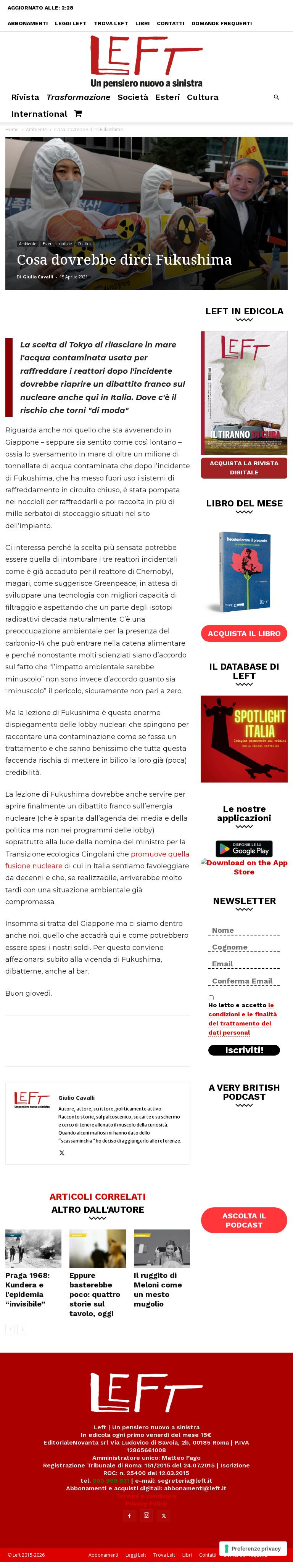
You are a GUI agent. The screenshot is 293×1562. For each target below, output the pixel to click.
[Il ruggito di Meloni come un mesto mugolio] (162, 1248)
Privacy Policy (146, 1503)
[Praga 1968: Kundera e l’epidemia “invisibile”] (33, 1248)
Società (133, 97)
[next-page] (22, 1329)
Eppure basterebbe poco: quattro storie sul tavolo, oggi (94, 1294)
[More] (136, 312)
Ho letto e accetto (242, 1018)
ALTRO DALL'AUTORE (98, 1209)
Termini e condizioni (146, 1495)
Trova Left (111, 23)
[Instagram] (146, 1515)
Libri (142, 23)
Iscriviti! (244, 1050)
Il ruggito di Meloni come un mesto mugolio (158, 1289)
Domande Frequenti (222, 23)
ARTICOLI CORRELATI (98, 1196)
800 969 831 (111, 1480)
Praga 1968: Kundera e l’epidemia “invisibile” (27, 1289)
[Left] (146, 60)
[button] (276, 97)
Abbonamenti (28, 23)
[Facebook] (59, 312)
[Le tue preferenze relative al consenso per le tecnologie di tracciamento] (253, 1548)
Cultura (203, 97)
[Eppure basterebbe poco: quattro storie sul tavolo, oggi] (97, 1248)
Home (12, 129)
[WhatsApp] (110, 312)
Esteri (167, 97)
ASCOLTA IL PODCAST (244, 1220)
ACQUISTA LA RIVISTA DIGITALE (244, 468)
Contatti (170, 23)
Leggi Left (71, 23)
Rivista (25, 97)
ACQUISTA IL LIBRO (244, 633)
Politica (84, 243)
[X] (85, 312)
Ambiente (36, 129)
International (39, 114)
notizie (65, 243)
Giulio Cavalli (38, 277)
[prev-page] (10, 1329)
